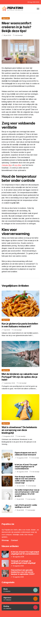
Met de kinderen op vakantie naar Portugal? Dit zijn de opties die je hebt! (20, 377)
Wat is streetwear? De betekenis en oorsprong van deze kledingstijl (19, 430)
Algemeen (5, 18)
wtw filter (17, 165)
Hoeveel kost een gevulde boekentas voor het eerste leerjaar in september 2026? (22, 572)
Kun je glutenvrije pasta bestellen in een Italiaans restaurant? (20, 325)
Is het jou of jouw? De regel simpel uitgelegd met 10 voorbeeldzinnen (26, 466)
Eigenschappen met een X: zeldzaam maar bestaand (26, 454)
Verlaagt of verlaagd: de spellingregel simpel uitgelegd (23, 562)
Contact (14, 540)
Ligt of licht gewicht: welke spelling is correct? (26, 506)
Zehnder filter (7, 165)
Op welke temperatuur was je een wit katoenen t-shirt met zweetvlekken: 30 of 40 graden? (27, 493)
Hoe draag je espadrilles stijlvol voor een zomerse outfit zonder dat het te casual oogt (25, 480)
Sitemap (5, 540)
